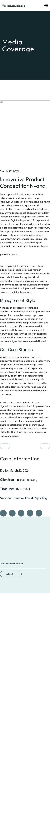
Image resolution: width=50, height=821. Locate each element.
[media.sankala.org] (13, 5)
